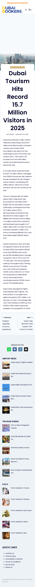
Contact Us (9, 553)
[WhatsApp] (9, 349)
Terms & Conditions (12, 562)
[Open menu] (26, 9)
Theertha (11, 134)
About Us (8, 567)
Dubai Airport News (17, 67)
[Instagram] (20, 349)
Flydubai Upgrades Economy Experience (6, 323)
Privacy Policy (10, 556)
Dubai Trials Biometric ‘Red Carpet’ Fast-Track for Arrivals (26, 323)
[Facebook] (15, 349)
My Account (10, 564)
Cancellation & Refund (13, 559)
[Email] (26, 349)
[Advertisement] (17, 32)
